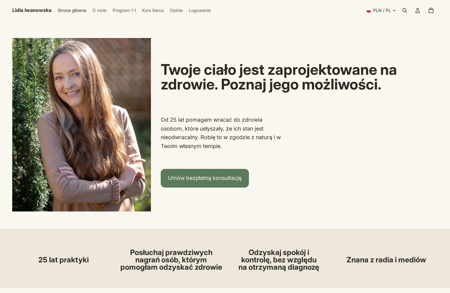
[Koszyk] (431, 10)
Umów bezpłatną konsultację (205, 178)
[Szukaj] (404, 10)
